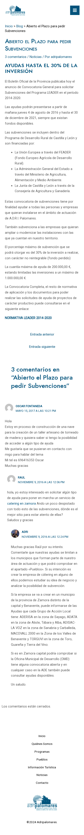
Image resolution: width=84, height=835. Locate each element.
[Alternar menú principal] (75, 10)
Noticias (36, 57)
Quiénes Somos (42, 744)
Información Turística (42, 767)
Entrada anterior (42, 334)
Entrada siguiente (42, 347)
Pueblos (42, 759)
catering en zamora (21, 503)
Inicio (42, 736)
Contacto (42, 782)
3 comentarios (15, 57)
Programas (42, 751)
